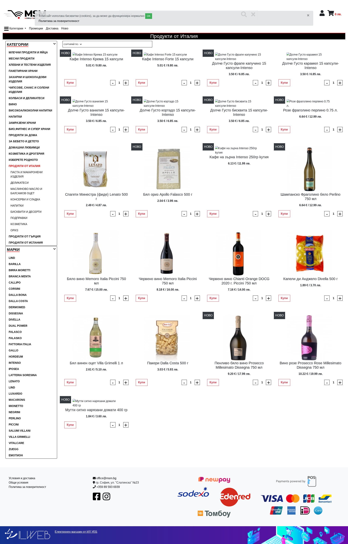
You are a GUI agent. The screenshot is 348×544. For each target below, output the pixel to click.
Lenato (14, 381)
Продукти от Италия (24, 166)
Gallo (13, 350)
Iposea (14, 368)
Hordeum (16, 356)
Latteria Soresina (23, 375)
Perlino (15, 418)
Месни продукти (21, 58)
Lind (12, 257)
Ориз (14, 230)
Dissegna (16, 313)
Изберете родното (23, 159)
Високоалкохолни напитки (30, 110)
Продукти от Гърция (25, 236)
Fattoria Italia (20, 344)
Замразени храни (22, 122)
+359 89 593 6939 (108, 486)
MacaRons (17, 399)
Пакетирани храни (23, 70)
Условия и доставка (22, 478)
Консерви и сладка (25, 199)
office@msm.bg (106, 478)
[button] (17, 44)
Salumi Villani (19, 430)
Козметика (19, 224)
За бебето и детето (24, 141)
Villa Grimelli (19, 436)
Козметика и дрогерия (26, 153)
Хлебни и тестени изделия (30, 64)
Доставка (52, 28)
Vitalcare (16, 443)
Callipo (15, 282)
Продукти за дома (23, 135)
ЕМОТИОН (16, 455)
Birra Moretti (19, 270)
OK (148, 16)
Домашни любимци (24, 147)
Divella (14, 319)
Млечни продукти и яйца (28, 52)
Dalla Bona (18, 294)
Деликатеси (20, 182)
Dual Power (18, 325)
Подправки (19, 217)
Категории (16, 28)
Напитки (15, 116)
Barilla (15, 264)
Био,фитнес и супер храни (29, 129)
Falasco (15, 331)
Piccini (14, 424)
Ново (64, 28)
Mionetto (16, 406)
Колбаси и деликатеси (26, 98)
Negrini (14, 412)
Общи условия (18, 482)
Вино (13, 104)
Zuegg (13, 449)
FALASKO (15, 338)
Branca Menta (20, 276)
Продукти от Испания (26, 242)
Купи (70, 82)
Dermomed (17, 307)
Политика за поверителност (59, 21)
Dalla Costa (18, 301)
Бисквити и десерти (26, 211)
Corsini (14, 288)
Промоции (36, 28)
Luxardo (15, 393)
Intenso (15, 362)
